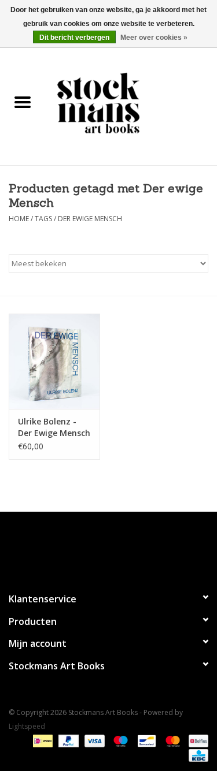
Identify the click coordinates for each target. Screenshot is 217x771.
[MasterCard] (172, 741)
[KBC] (196, 755)
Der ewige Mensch (90, 219)
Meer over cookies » (153, 37)
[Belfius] (196, 741)
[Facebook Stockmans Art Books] (88, 547)
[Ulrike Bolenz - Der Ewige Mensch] (54, 361)
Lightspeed (27, 726)
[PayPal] (67, 741)
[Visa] (93, 741)
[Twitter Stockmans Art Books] (109, 547)
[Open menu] (22, 101)
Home (19, 219)
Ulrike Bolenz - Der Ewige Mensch (54, 427)
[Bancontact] (145, 741)
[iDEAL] (41, 741)
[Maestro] (119, 741)
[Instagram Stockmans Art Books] (129, 547)
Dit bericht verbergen (74, 37)
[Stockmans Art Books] (131, 102)
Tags (43, 219)
